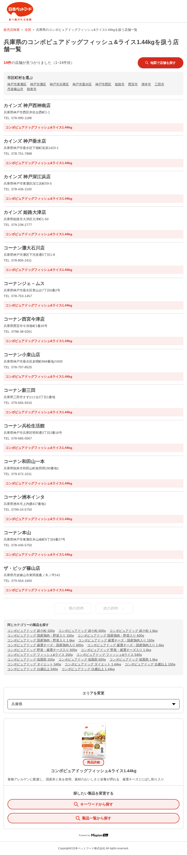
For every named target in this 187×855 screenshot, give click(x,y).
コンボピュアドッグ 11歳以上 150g (150, 664)
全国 (28, 29)
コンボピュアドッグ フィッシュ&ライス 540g (109, 654)
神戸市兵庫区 (59, 84)
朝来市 (31, 89)
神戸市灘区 (38, 84)
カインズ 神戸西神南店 (27, 105)
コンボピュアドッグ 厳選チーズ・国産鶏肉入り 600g (45, 645)
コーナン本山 (17, 532)
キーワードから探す (96, 804)
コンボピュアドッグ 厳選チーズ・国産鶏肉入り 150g (116, 640)
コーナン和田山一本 (24, 461)
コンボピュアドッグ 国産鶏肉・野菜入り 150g (40, 635)
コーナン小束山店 (22, 354)
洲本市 (146, 84)
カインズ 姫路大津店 (25, 212)
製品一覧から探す (96, 818)
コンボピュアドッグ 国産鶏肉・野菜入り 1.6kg (41, 640)
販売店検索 (12, 29)
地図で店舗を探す (163, 63)
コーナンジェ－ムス (24, 283)
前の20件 (76, 608)
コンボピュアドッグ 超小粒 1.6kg (133, 631)
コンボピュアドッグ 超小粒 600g (82, 631)
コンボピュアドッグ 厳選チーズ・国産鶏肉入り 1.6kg (125, 645)
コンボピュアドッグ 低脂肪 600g (82, 659)
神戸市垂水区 (82, 84)
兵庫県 (16, 704)
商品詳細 (93, 762)
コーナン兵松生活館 (24, 425)
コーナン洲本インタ (24, 496)
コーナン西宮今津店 (24, 319)
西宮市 (133, 84)
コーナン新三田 (20, 390)
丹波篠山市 (15, 89)
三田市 (159, 84)
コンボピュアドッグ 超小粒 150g (31, 631)
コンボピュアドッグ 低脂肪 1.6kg (133, 659)
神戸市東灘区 (16, 84)
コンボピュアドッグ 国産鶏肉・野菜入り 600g (111, 635)
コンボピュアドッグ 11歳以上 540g (32, 669)
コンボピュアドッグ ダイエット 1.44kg (93, 664)
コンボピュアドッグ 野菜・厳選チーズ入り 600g (42, 650)
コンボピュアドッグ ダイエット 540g (34, 664)
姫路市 (120, 84)
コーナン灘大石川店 (24, 247)
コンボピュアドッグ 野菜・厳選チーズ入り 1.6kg (116, 650)
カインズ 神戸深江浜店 (27, 176)
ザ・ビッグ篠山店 (22, 568)
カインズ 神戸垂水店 (25, 141)
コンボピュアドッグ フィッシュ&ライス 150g (40, 654)
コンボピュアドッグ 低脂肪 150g (31, 659)
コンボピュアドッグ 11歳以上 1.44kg (88, 669)
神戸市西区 (103, 84)
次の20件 (110, 608)
